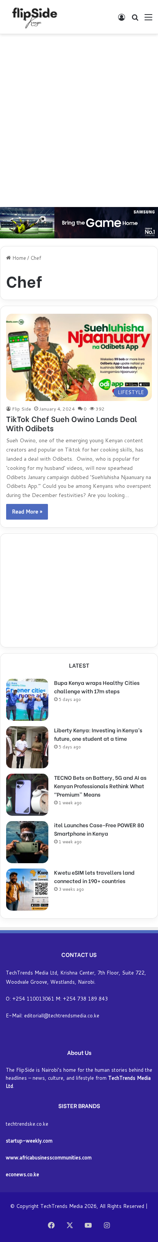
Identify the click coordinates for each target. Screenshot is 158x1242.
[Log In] (121, 19)
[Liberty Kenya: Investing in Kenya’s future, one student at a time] (27, 747)
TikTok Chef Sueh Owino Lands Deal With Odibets (71, 423)
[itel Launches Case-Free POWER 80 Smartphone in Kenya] (27, 842)
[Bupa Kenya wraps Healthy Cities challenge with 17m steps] (27, 700)
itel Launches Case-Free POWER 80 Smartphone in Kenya (99, 829)
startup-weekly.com (29, 1140)
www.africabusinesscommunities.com (49, 1157)
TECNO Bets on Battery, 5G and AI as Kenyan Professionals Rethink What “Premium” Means (100, 785)
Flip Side (21, 409)
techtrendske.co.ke (27, 1123)
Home (18, 257)
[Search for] (135, 19)
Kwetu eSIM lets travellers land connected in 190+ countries (94, 876)
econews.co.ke (22, 1174)
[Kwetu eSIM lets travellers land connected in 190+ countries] (27, 890)
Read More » (27, 511)
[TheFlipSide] (33, 16)
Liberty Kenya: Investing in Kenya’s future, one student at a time (98, 734)
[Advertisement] (79, 120)
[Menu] (148, 19)
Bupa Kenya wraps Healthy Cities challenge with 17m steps (97, 686)
